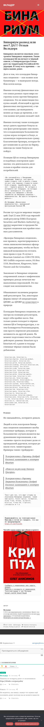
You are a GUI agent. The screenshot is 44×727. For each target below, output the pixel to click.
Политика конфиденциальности (27, 724)
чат (22, 591)
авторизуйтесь (38, 643)
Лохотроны (32, 625)
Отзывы (5, 627)
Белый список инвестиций (16, 593)
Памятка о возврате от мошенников (20, 589)
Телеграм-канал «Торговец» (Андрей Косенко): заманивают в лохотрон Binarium (22, 459)
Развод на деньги (14, 627)
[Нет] (41, 720)
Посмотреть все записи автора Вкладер (16, 618)
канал (15, 591)
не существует (29, 302)
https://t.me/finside (13, 524)
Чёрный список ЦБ (29, 627)
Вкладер (17, 625)
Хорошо (9, 724)
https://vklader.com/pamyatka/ (11, 681)
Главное (26, 625)
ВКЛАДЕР (9, 5)
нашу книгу (16, 530)
